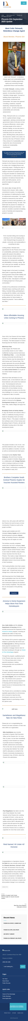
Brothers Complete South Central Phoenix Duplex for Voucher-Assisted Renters (10, 896)
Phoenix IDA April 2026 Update (11, 929)
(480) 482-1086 (6, 962)
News (8, 15)
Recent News (9, 918)
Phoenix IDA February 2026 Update (12, 938)
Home (2, 15)
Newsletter (12, 15)
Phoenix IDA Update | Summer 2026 (12, 923)
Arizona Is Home (7, 631)
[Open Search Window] (26, 11)
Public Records (6, 983)
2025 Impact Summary (9, 934)
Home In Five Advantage (9, 994)
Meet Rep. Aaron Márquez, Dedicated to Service (20, 906)
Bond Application (7, 998)
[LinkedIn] (4, 11)
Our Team (5, 978)
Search (22, 966)
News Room (6, 981)
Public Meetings (7, 996)
